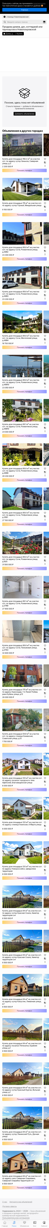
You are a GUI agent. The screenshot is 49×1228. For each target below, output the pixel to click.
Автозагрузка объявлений (20, 1202)
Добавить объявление (24, 114)
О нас (4, 1202)
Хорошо (24, 10)
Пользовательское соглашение (16, 1218)
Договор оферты (9, 1206)
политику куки (39, 3)
